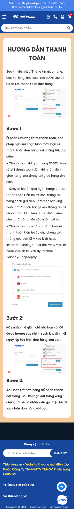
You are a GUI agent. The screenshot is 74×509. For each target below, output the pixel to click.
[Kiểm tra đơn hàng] (48, 17)
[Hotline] (55, 17)
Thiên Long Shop (36, 507)
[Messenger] (62, 487)
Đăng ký (60, 453)
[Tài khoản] (62, 17)
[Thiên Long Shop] (24, 16)
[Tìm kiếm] (69, 27)
